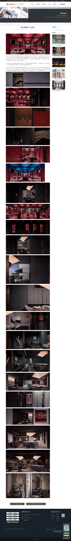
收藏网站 (47, 0)
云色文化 (53, 517)
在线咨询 (52, 0)
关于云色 (32, 4)
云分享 (49, 4)
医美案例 (58, 518)
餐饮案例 (58, 514)
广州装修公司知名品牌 (20, 3)
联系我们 (54, 4)
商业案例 (58, 520)
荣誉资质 (53, 518)
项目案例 (38, 4)
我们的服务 (44, 4)
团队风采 (53, 520)
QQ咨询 (66, 535)
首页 (44, 0)
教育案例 (58, 517)
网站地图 (57, 0)
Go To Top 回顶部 (35, 539)
